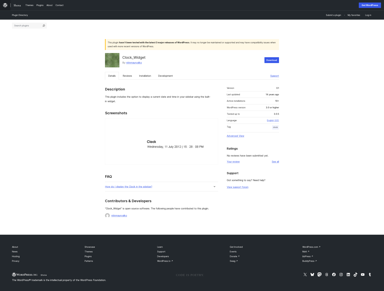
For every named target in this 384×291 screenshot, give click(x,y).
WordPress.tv (165, 261)
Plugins (88, 256)
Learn (160, 247)
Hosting (16, 256)
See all (275, 161)
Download (271, 60)
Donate (235, 256)
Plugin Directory (20, 15)
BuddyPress (309, 261)
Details (112, 75)
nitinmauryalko (134, 62)
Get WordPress (370, 5)
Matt (305, 251)
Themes (89, 251)
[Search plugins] (44, 26)
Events (233, 251)
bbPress (307, 256)
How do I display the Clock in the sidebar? (128, 186)
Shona (44, 275)
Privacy (15, 261)
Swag (234, 261)
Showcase (90, 247)
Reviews (127, 75)
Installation (145, 75)
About (15, 247)
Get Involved (236, 247)
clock (275, 127)
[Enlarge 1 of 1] (214, 122)
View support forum (237, 187)
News (15, 251)
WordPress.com (311, 247)
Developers (163, 256)
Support (274, 75)
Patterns (89, 261)
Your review (233, 161)
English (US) (273, 120)
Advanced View (235, 135)
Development (165, 75)
